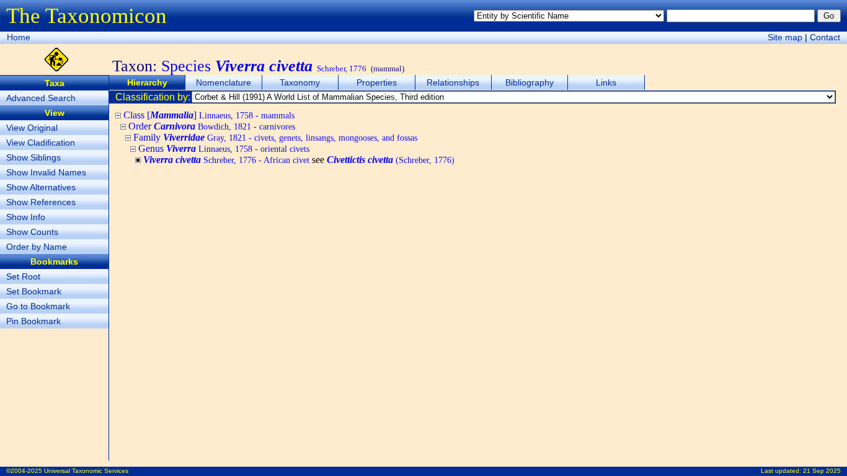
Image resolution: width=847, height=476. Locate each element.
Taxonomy (300, 82)
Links (606, 82)
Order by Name (36, 247)
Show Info (25, 217)
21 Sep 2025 (822, 470)
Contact (825, 37)
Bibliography (529, 82)
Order (211, 126)
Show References (41, 202)
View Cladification (40, 143)
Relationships (453, 82)
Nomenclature (223, 82)
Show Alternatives (41, 187)
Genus (223, 148)
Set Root (23, 276)
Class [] (209, 115)
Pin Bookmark (33, 321)
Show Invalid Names (46, 172)
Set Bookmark (33, 291)
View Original (32, 128)
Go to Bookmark (38, 306)
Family (275, 137)
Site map (785, 37)
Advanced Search (41, 98)
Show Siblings (33, 157)
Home (18, 37)
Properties (377, 82)
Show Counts (32, 232)
